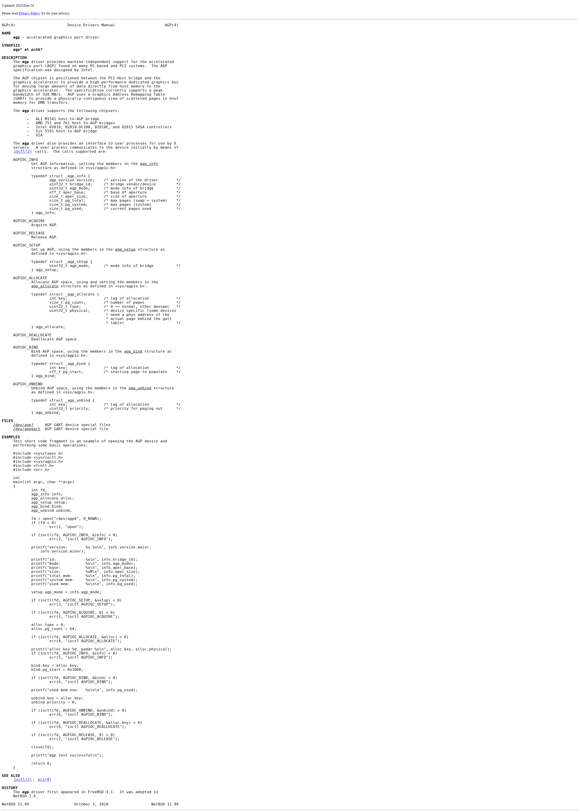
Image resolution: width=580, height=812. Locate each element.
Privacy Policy (29, 13)
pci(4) (44, 780)
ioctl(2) (23, 152)
